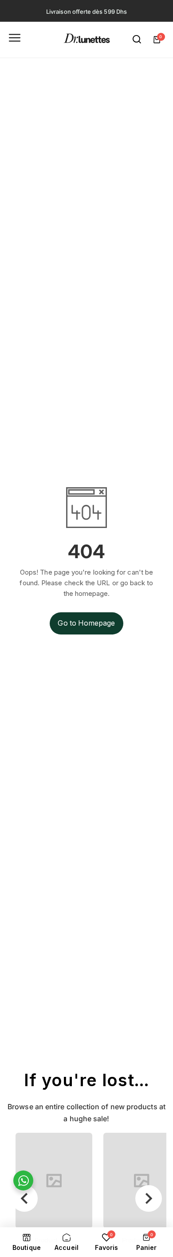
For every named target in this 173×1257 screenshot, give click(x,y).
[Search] (137, 39)
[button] (24, 1198)
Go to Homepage (86, 623)
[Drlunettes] (86, 39)
